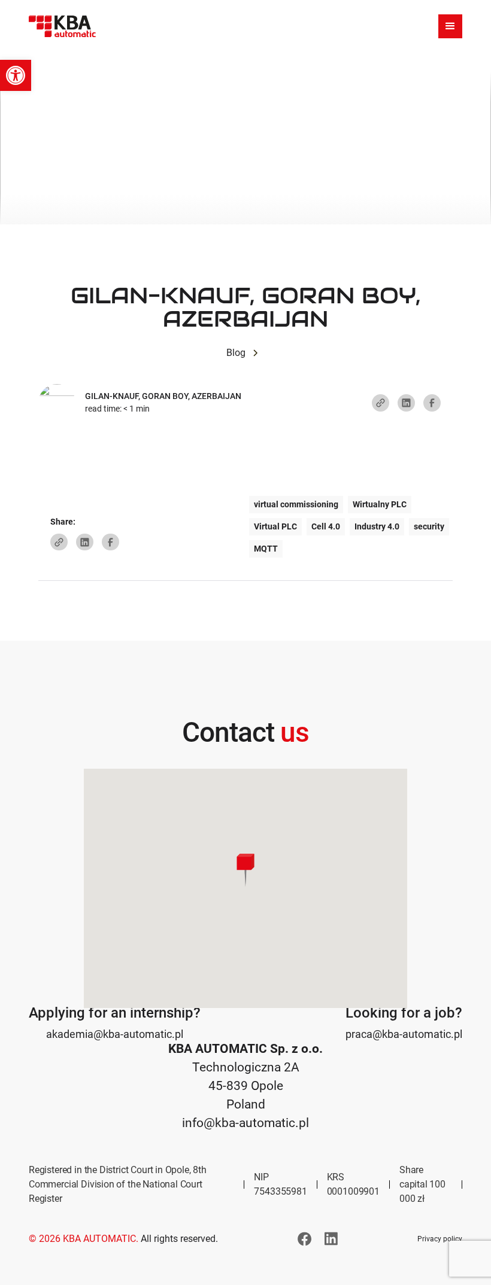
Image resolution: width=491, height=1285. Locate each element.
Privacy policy (439, 1239)
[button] (15, 75)
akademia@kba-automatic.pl (114, 1034)
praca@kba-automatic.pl (403, 1034)
